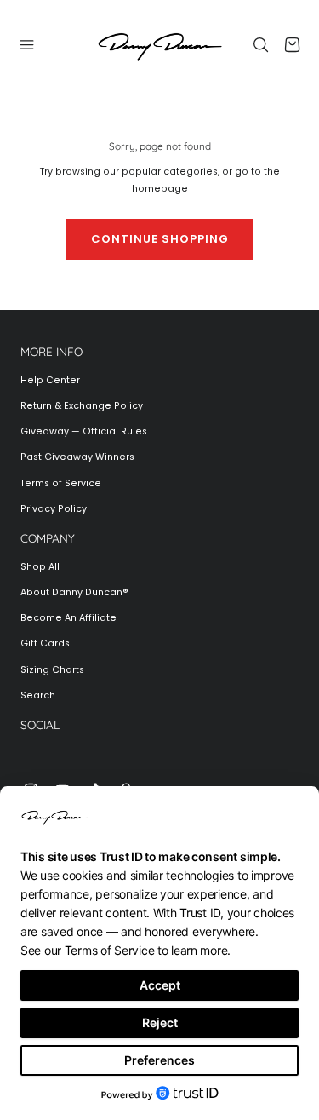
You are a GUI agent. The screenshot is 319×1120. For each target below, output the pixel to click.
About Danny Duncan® (74, 592)
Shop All (40, 566)
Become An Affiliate (68, 618)
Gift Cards (45, 643)
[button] (27, 44)
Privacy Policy (53, 509)
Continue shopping (160, 239)
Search (37, 695)
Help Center (50, 380)
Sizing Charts (52, 669)
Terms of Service (60, 483)
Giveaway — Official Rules (83, 431)
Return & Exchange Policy (81, 405)
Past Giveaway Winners (77, 457)
